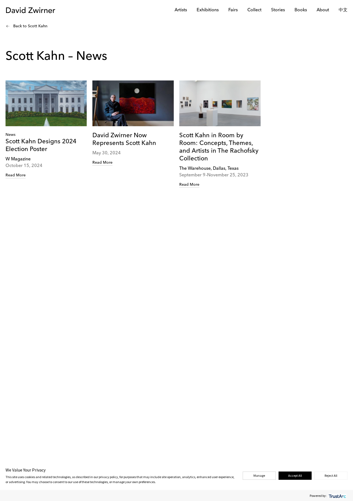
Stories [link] (278, 10)
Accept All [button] (295, 475)
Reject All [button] (331, 475)
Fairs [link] (233, 10)
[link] (46, 129)
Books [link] (301, 10)
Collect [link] (254, 10)
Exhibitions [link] (208, 10)
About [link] (323, 10)
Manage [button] (259, 475)
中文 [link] (343, 10)
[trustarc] (337, 495)
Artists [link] (181, 10)
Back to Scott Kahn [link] (30, 26)
